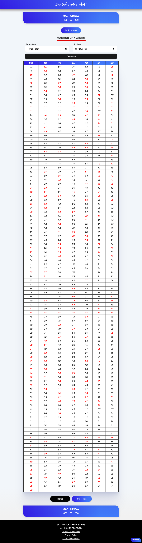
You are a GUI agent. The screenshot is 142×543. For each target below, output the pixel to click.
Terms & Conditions (71, 531)
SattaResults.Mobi (71, 4)
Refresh (135, 540)
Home (60, 499)
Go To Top (82, 499)
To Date (77, 44)
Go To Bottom (71, 30)
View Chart (71, 56)
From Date (31, 44)
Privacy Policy (71, 535)
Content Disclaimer (71, 538)
